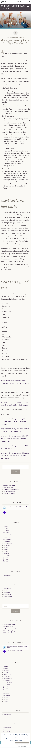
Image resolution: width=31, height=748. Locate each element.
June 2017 (5, 526)
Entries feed (6, 592)
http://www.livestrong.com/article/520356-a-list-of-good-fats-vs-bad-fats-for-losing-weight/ (15, 455)
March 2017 (6, 533)
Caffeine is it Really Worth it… (17, 511)
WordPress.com (7, 596)
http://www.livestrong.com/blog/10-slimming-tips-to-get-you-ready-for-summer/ (14, 421)
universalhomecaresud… (12, 506)
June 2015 (5, 560)
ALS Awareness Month (9, 485)
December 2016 (7, 539)
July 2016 (5, 547)
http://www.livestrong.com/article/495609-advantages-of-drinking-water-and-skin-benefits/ (15, 438)
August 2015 (6, 555)
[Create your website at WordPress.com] (15, 2)
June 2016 (6, 549)
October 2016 (6, 541)
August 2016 (6, 545)
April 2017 (6, 530)
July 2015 (5, 557)
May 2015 (5, 562)
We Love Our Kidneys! (9, 493)
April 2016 (6, 553)
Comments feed (7, 594)
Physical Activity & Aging (9, 491)
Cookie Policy (18, 740)
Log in (5, 590)
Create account (7, 588)
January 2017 (6, 537)
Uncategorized (7, 575)
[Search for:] (15, 467)
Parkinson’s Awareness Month (11, 489)
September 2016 (7, 543)
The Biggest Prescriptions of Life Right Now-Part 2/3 (15, 42)
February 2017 (7, 535)
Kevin (8, 511)
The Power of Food (8, 487)
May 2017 (5, 528)
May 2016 (6, 551)
